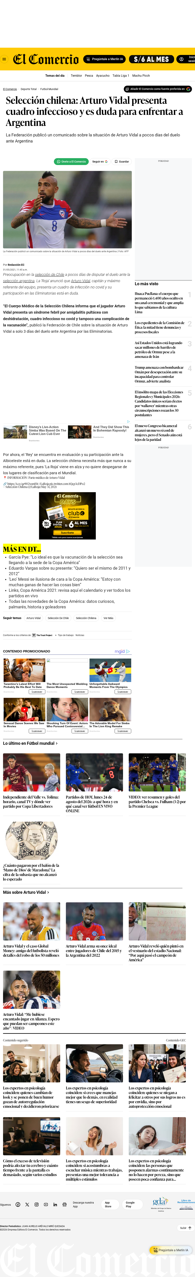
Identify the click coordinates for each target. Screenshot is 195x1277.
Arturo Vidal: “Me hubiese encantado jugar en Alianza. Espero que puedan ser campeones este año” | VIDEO (31, 1021)
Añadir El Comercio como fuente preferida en (157, 88)
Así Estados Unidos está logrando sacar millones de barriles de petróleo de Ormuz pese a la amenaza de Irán (158, 349)
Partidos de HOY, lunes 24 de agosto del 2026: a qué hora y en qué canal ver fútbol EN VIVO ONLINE (92, 804)
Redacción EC (16, 264)
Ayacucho (102, 75)
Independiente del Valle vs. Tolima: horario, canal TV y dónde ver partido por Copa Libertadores (31, 802)
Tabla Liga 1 (121, 75)
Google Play (130, 1204)
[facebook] (18, 1204)
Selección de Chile (58, 618)
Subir (183, 1227)
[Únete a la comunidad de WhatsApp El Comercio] (71, 161)
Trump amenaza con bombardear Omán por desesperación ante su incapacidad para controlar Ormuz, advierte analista (159, 374)
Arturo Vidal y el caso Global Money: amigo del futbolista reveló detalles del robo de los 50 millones (31, 951)
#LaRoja (44, 483)
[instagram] (36, 1204)
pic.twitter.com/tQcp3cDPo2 (67, 483)
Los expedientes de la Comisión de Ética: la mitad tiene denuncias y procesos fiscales (160, 327)
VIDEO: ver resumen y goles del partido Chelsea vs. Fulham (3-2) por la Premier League (157, 802)
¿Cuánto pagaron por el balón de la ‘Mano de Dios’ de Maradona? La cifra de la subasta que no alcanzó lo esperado (31, 872)
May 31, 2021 (49, 486)
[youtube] (46, 1204)
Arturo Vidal (33, 618)
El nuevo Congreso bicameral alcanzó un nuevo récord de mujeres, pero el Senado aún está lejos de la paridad (158, 432)
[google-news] (64, 1204)
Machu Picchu (142, 75)
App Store (108, 1204)
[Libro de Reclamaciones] (186, 1204)
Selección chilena (86, 618)
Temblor (76, 75)
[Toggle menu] (4, 59)
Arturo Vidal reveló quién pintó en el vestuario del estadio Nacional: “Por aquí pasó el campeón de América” (156, 953)
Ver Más (108, 618)
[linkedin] (55, 1204)
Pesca (89, 75)
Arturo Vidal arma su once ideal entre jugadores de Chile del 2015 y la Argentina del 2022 (94, 951)
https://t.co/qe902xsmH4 (22, 483)
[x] (27, 1204)
